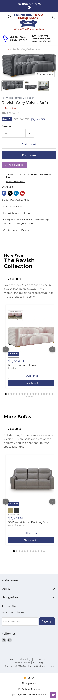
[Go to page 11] (33, 394)
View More (14, 278)
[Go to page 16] (47, 394)
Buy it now (29, 155)
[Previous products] (6, 349)
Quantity (6, 126)
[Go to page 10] (30, 394)
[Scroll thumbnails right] (53, 86)
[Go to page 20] (29, 396)
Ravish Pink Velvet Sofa (22, 365)
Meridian (10, 108)
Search (12, 659)
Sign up (47, 621)
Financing (25, 659)
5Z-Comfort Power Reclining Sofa (28, 522)
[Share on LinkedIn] (16, 193)
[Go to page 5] (16, 394)
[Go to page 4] (14, 394)
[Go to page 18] (52, 394)
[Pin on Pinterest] (22, 193)
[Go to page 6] (19, 394)
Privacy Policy (22, 662)
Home (5, 49)
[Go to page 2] (8, 394)
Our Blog (38, 662)
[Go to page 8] (25, 394)
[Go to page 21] (32, 396)
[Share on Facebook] (4, 193)
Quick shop (32, 375)
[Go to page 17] (49, 394)
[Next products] (52, 349)
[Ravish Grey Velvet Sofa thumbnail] (13, 86)
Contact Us (39, 659)
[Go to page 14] (41, 394)
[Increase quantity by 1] (30, 133)
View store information (15, 182)
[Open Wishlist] (53, 695)
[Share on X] (10, 193)
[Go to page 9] (27, 394)
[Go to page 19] (26, 396)
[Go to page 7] (22, 394)
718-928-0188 (44, 41)
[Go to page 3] (11, 394)
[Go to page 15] (44, 394)
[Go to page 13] (38, 394)
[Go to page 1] (6, 394)
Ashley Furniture (16, 525)
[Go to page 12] (36, 394)
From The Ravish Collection (18, 98)
